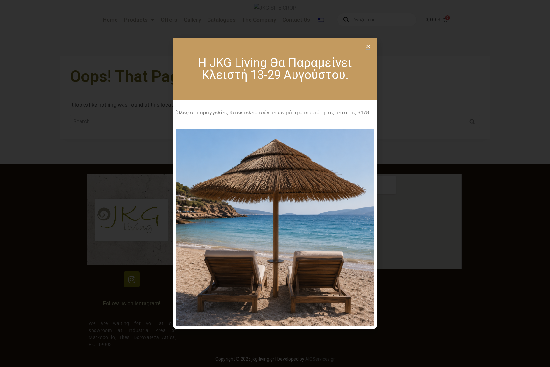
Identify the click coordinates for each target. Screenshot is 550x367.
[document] (275, 183)
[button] (368, 46)
